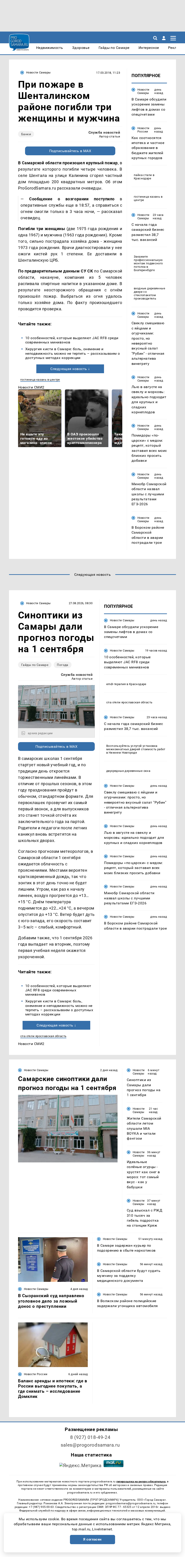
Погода (62, 665)
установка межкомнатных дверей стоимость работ (135, 747)
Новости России (143, 129)
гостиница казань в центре (40, 379)
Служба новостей (104, 132)
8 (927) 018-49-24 (90, 1437)
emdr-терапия (116, 684)
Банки (26, 134)
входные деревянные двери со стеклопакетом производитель (149, 293)
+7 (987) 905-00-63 (41, 1507)
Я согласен (92, 1539)
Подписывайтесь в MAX (70, 151)
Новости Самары (38, 72)
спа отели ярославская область (43, 1036)
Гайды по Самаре (34, 665)
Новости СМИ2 (31, 387)
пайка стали (143, 175)
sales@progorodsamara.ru (90, 1445)
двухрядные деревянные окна (128, 771)
